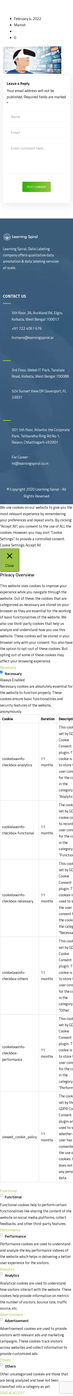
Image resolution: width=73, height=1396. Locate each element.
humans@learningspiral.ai (33, 337)
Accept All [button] (33, 545)
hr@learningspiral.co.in (30, 463)
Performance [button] (10, 1230)
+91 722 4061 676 (27, 328)
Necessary (13, 673)
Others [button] (5, 1360)
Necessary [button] (8, 667)
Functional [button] (8, 1190)
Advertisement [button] (11, 1314)
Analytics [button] (7, 1269)
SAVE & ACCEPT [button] (12, 1393)
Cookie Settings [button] (12, 545)
